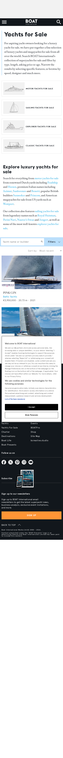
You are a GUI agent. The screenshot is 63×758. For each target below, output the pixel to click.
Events (34, 423)
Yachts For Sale (10, 428)
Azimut (7, 191)
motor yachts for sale (46, 178)
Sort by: (32, 250)
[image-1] (8, 288)
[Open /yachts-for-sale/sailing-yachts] (14, 112)
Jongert (43, 220)
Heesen (12, 187)
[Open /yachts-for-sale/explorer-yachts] (14, 131)
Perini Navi (9, 220)
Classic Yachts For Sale (40, 145)
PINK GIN (9, 293)
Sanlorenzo (19, 191)
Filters (51, 241)
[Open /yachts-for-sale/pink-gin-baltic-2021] (31, 272)
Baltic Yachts (10, 296)
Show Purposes (31, 415)
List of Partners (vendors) (15, 399)
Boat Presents (9, 445)
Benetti (35, 191)
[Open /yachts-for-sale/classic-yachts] (14, 150)
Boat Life (6, 440)
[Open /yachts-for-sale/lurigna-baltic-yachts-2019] (31, 324)
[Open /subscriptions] (22, 479)
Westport (8, 204)
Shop (33, 432)
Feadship (52, 182)
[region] (31, 379)
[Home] (31, 22)
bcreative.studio (39, 440)
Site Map (35, 436)
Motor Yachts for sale (39, 88)
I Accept (31, 407)
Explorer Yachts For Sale (41, 126)
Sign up (31, 515)
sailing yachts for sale (47, 211)
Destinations (8, 436)
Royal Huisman (46, 215)
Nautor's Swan (25, 220)
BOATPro (35, 428)
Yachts (5, 423)
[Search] (42, 242)
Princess (35, 195)
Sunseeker (19, 195)
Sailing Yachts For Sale (40, 107)
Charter (6, 432)
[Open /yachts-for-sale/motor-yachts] (14, 93)
